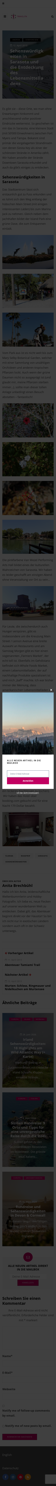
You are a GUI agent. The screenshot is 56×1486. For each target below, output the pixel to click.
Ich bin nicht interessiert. (28, 793)
